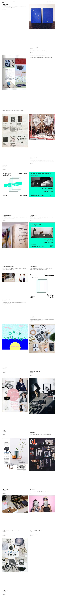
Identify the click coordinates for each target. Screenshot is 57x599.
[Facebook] (47, 2)
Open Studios (5, 367)
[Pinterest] (49, 2)
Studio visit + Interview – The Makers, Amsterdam (12, 530)
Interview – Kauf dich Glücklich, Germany (37, 530)
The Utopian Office (33, 266)
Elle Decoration (5, 489)
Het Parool (5, 165)
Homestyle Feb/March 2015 (35, 371)
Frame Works (32, 317)
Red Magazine (5, 590)
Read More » (4, 9)
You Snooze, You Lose (33, 215)
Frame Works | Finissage (7, 215)
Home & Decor (32, 432)
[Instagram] (51, 2)
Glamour (4, 430)
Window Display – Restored (35, 157)
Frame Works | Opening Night (8, 266)
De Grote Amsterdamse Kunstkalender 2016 (38, 55)
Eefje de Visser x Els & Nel (34, 47)
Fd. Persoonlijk (32, 489)
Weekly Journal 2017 (6, 4)
